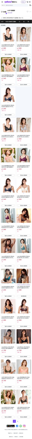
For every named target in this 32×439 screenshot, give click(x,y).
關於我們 (16, 433)
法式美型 (20, 21)
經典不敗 (25, 21)
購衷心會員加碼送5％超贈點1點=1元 (13, 18)
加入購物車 (9, 54)
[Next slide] (14, 34)
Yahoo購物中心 (10, 2)
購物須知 (21, 433)
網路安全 (11, 436)
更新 (26, 429)
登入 (23, 2)
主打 (2, 21)
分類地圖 (21, 436)
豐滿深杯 (29, 21)
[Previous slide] (2, 34)
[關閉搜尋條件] (4, 5)
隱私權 (16, 436)
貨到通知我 (23, 296)
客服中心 (10, 433)
